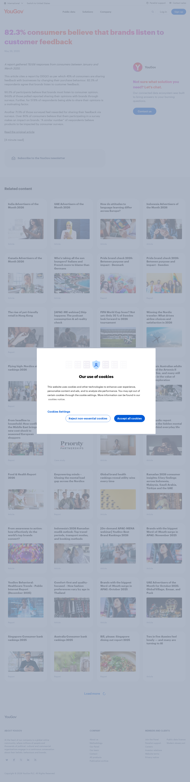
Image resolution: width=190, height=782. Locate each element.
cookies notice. (56, 399)
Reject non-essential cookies (88, 418)
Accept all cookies (129, 418)
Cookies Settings (59, 411)
